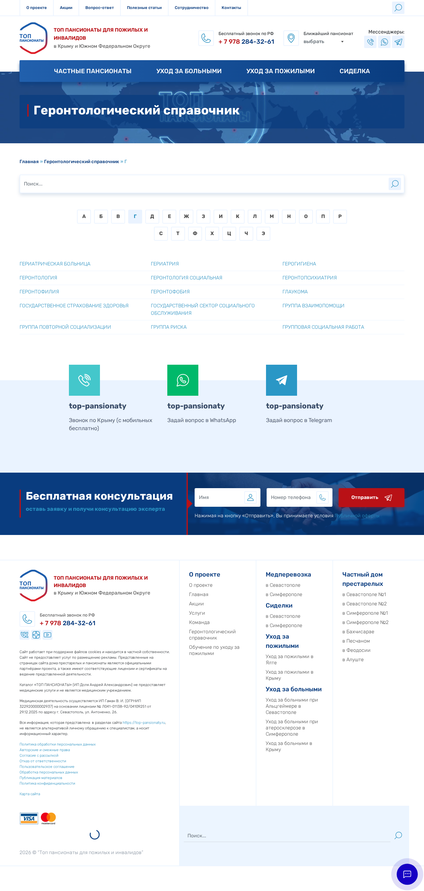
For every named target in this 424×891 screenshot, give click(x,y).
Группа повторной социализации (65, 327)
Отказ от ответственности (43, 761)
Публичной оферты (357, 516)
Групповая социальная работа (323, 327)
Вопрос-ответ (99, 7)
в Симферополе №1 (365, 613)
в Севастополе (283, 585)
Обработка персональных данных (49, 772)
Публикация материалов (41, 778)
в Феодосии (356, 650)
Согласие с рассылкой (39, 755)
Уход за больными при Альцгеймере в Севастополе (292, 706)
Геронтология (38, 278)
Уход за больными (189, 71)
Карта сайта (30, 794)
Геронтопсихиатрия (309, 278)
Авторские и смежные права (45, 750)
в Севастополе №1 (364, 594)
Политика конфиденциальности (47, 783)
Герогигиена (299, 264)
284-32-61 (246, 41)
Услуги (197, 613)
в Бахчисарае (358, 632)
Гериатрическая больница (55, 264)
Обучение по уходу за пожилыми (214, 650)
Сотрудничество (192, 7)
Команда (199, 622)
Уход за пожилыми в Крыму (289, 675)
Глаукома (295, 292)
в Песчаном (356, 641)
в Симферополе (284, 594)
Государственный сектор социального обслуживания (203, 309)
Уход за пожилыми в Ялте (289, 659)
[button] (407, 874)
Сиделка (355, 71)
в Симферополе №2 (365, 622)
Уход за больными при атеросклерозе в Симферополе (292, 728)
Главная (29, 161)
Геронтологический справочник (81, 161)
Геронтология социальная (186, 278)
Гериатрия (165, 264)
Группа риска (169, 327)
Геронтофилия (39, 292)
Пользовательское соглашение (47, 766)
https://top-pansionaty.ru (144, 722)
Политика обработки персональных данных (58, 744)
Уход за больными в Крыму (289, 746)
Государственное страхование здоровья (74, 306)
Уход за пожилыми (280, 71)
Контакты (231, 7)
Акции (66, 7)
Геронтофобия (170, 292)
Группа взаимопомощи (313, 306)
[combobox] (324, 41)
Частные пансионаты (93, 71)
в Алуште (353, 659)
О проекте (36, 7)
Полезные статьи (144, 7)
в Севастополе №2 (364, 604)
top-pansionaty (97, 406)
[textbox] (324, 41)
